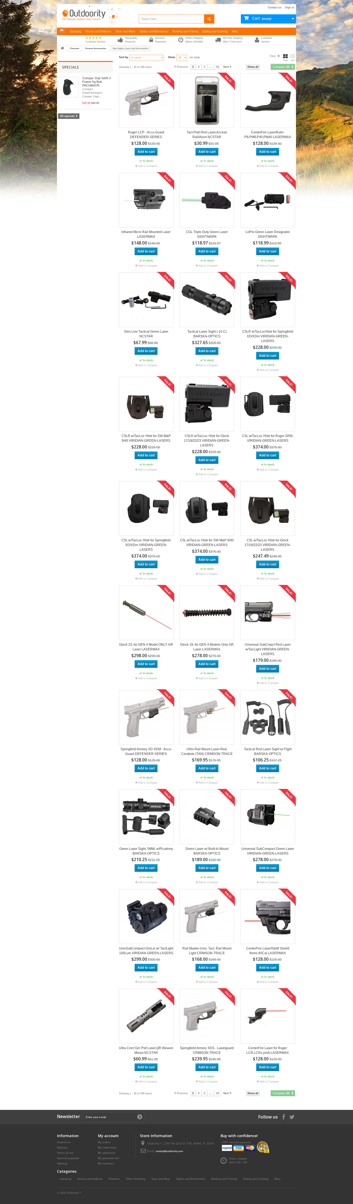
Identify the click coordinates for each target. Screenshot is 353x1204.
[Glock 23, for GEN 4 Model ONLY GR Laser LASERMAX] (146, 613)
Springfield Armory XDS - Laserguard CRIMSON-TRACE (207, 1050)
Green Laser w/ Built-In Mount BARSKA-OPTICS (206, 851)
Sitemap (62, 1163)
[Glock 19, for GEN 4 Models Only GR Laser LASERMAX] (207, 613)
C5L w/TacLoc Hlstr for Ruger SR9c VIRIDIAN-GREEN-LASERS (267, 438)
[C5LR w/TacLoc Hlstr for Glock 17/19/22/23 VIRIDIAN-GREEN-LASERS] (207, 404)
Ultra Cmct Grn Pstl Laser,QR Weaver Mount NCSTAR (146, 1050)
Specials (70, 67)
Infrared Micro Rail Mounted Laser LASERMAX (146, 234)
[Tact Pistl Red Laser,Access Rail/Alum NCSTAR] (207, 100)
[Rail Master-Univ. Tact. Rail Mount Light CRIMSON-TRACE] (207, 916)
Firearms (74, 48)
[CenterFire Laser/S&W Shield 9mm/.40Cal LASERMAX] (267, 916)
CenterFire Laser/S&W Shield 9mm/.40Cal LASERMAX (267, 951)
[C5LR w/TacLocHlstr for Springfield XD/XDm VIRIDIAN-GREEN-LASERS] (267, 300)
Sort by (123, 57)
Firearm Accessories (95, 48)
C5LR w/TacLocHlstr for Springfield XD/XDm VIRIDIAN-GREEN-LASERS (267, 336)
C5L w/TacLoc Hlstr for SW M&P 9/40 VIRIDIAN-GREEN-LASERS (207, 542)
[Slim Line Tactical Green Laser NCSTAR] (146, 300)
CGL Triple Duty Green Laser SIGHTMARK (207, 234)
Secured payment (68, 1158)
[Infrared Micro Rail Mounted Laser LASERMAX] (146, 200)
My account (108, 1135)
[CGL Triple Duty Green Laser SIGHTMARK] (207, 200)
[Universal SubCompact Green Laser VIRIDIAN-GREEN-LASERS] (267, 817)
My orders (104, 1142)
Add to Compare (147, 166)
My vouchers (106, 1163)
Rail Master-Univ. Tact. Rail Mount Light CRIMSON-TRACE (206, 951)
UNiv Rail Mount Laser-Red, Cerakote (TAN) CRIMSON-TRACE (207, 751)
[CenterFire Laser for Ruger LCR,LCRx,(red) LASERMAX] (267, 1016)
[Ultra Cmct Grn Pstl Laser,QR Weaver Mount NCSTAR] (146, 1016)
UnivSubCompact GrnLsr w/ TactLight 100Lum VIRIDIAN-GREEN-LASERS (146, 951)
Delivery (62, 1147)
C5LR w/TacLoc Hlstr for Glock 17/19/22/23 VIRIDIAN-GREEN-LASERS (207, 440)
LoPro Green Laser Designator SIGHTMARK (268, 234)
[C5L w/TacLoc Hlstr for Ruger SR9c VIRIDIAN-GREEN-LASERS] (267, 404)
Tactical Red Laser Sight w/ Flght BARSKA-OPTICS (268, 751)
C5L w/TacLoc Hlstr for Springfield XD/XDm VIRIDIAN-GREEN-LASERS (146, 544)
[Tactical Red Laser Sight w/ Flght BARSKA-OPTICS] (267, 717)
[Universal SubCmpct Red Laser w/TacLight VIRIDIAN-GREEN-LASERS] (267, 613)
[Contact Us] (169, 1151)
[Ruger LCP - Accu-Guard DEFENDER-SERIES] (146, 100)
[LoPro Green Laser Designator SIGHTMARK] (267, 200)
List (292, 60)
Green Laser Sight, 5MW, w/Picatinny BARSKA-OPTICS (146, 851)
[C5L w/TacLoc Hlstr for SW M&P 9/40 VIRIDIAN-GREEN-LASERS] (207, 508)
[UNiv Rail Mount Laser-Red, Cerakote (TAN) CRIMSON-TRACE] (207, 717)
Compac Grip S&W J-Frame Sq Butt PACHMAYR (97, 81)
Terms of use (65, 1152)
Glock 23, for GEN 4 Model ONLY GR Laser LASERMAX (146, 647)
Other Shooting (135, 1178)
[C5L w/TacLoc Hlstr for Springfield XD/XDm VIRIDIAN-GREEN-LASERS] (146, 508)
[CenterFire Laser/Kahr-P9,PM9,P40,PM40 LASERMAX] (267, 100)
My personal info (108, 1158)
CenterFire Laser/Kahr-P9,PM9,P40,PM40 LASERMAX (267, 135)
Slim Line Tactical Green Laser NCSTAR (146, 334)
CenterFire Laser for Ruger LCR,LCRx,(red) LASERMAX (267, 1050)
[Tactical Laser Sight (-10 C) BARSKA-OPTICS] (207, 300)
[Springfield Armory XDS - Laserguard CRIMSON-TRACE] (207, 1016)
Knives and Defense (90, 1178)
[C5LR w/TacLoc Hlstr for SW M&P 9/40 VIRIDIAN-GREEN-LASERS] (146, 404)
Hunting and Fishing (224, 1178)
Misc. (278, 1178)
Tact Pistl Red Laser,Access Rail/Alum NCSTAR (207, 135)
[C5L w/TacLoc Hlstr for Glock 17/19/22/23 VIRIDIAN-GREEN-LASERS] (267, 508)
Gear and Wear (161, 1178)
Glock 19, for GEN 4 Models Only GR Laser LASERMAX (207, 647)
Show (171, 57)
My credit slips (107, 1147)
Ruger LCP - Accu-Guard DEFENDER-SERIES (146, 135)
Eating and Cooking (255, 1178)
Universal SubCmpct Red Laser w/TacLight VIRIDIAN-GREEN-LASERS (268, 649)
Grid (285, 60)
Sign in (289, 7)
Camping (65, 1178)
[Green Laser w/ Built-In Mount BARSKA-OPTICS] (207, 817)
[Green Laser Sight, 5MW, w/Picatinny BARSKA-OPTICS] (146, 817)
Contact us (274, 7)
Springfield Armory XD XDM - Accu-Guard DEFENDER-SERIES (146, 751)
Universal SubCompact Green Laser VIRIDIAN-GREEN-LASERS (267, 851)
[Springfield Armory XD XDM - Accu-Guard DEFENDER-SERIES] (146, 717)
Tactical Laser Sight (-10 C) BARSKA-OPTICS (207, 334)
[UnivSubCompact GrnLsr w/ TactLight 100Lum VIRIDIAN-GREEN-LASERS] (146, 916)
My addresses (106, 1152)
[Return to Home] (62, 48)
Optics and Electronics (190, 1178)
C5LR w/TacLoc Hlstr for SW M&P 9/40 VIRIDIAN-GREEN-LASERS (146, 438)
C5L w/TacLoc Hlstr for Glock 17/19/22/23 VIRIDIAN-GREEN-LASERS (268, 544)
